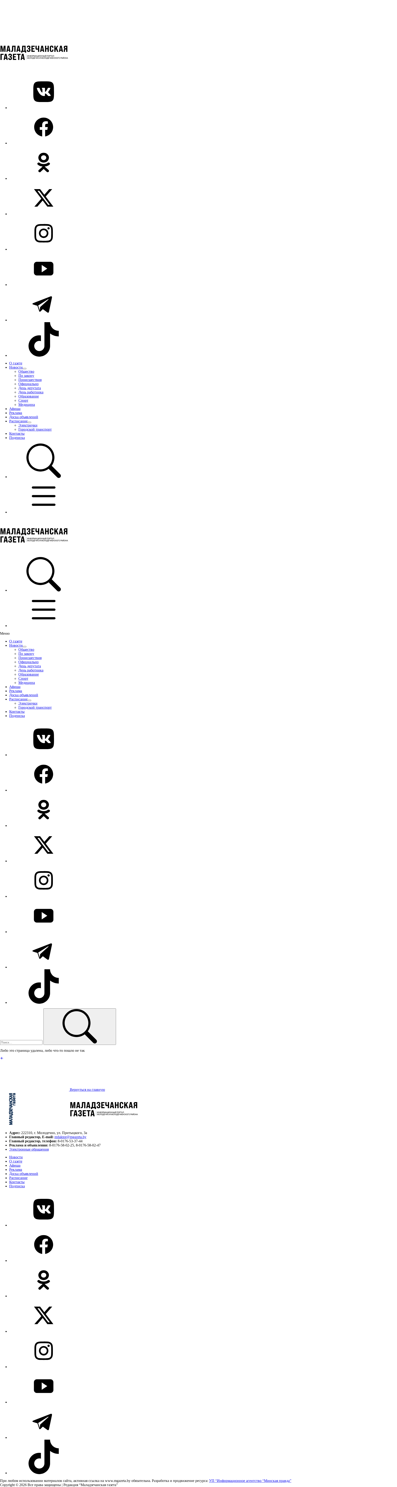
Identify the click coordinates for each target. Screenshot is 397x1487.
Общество (26, 371)
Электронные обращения (29, 1149)
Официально (28, 384)
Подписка (17, 438)
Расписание (18, 421)
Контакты (17, 433)
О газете (15, 363)
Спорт (23, 400)
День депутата (29, 388)
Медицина (26, 405)
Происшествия (30, 380)
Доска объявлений (23, 417)
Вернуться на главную (87, 1090)
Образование (28, 396)
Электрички (27, 425)
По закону (26, 376)
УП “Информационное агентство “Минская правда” (250, 1481)
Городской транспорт (35, 429)
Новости (16, 367)
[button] (43, 477)
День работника (30, 392)
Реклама (15, 413)
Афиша (14, 409)
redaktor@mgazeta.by (70, 1137)
